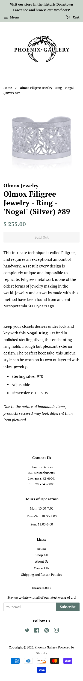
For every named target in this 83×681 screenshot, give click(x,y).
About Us (41, 561)
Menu (14, 17)
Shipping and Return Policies (41, 574)
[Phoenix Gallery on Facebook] (36, 631)
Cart (76, 17)
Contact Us (41, 568)
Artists (41, 548)
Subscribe (68, 606)
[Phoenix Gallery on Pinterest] (46, 631)
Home (7, 88)
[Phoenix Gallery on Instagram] (56, 631)
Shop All (42, 555)
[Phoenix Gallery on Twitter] (27, 631)
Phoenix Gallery (46, 647)
